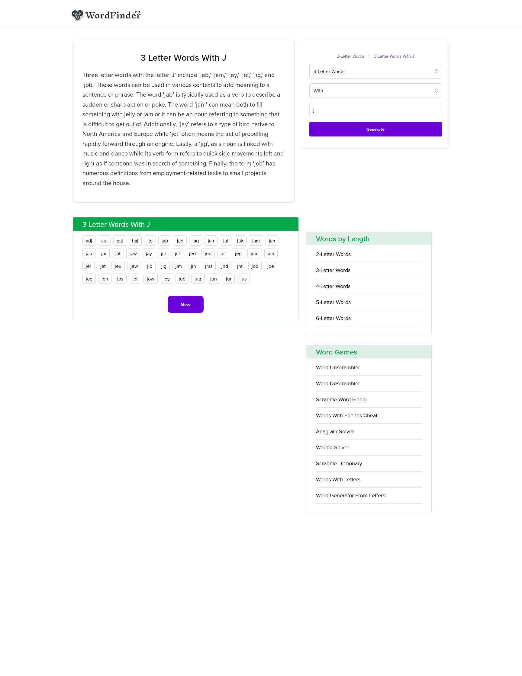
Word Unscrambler (338, 367)
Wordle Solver (332, 447)
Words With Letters (338, 479)
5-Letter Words (333, 302)
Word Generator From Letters (350, 495)
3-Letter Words (350, 56)
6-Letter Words (333, 318)
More (186, 304)
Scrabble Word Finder (341, 399)
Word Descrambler (338, 383)
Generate (375, 129)
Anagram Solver (335, 431)
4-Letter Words (333, 286)
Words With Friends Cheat (346, 415)
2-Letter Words (333, 254)
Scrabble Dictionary (339, 463)
